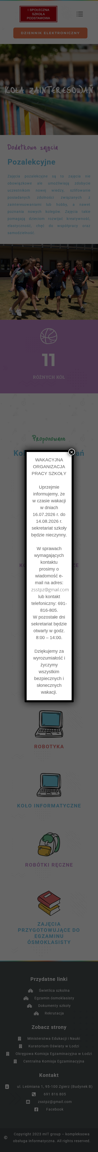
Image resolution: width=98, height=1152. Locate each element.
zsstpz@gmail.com (50, 589)
